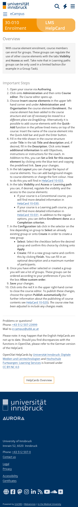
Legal (6, 464)
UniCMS (18, 504)
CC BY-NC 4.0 (11, 367)
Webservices (30, 504)
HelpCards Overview (39, 380)
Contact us (9, 457)
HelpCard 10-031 (28, 215)
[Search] (57, 6)
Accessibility (10, 476)
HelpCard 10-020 (37, 302)
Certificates (10, 481)
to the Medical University (49, 504)
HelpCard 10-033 (52, 180)
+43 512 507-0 (21, 452)
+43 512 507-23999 (24, 324)
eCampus (17, 13)
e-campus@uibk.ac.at (25, 329)
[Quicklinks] (65, 6)
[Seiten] (72, 6)
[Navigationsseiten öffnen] (5, 14)
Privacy (7, 469)
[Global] (64, 5)
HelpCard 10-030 (28, 203)
